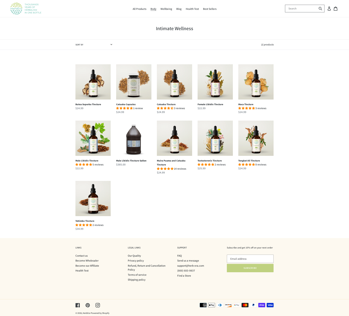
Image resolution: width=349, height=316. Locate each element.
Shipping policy (136, 279)
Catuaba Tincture (166, 104)
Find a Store (184, 275)
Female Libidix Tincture (210, 104)
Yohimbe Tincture (84, 220)
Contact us (81, 255)
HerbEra (86, 313)
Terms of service (137, 274)
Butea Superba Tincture (88, 104)
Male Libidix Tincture (86, 160)
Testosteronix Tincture (210, 160)
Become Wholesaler (87, 260)
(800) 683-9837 (186, 270)
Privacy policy (136, 260)
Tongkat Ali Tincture (249, 160)
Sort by (79, 44)
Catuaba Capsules (126, 104)
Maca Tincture (245, 104)
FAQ (179, 255)
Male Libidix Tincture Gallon (131, 160)
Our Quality (134, 255)
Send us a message (188, 260)
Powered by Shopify (100, 313)
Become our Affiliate (87, 265)
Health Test (82, 270)
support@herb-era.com (190, 265)
